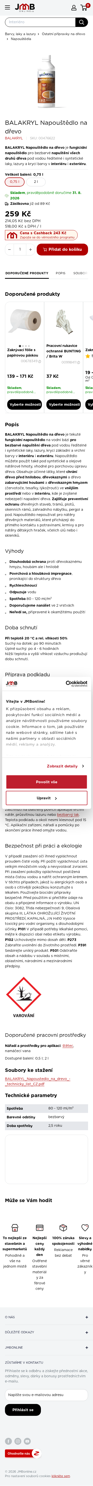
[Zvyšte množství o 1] (30, 249)
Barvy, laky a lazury (20, 34)
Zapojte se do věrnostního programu (47, 237)
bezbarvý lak (68, 815)
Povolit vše (46, 782)
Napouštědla (21, 39)
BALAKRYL (14, 138)
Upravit (44, 798)
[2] (23, 346)
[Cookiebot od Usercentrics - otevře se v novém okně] (66, 684)
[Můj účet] (73, 7)
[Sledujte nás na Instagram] (17, 1441)
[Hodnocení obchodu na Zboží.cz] (23, 1453)
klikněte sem (61, 1476)
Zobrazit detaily (62, 766)
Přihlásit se (22, 1410)
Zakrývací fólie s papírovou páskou (22, 352)
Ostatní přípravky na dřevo (63, 34)
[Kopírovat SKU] (40, 361)
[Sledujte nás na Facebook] (8, 1441)
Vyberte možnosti (25, 404)
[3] (26, 346)
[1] (20, 346)
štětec (67, 1046)
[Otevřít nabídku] (7, 7)
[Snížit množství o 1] (9, 249)
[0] (84, 8)
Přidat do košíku (65, 249)
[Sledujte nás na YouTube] (27, 1441)
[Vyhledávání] (81, 22)
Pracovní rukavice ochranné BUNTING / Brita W (63, 351)
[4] (29, 346)
